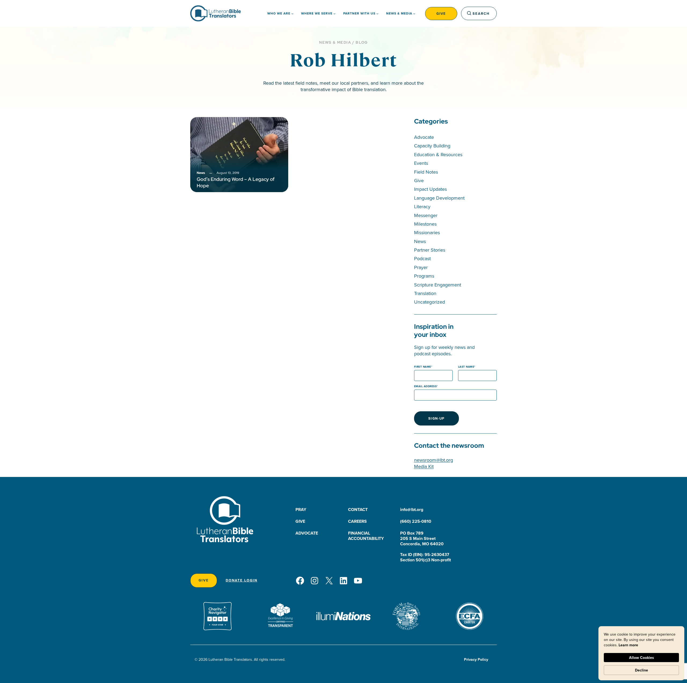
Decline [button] (641, 670)
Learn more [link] (628, 645)
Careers (357, 521)
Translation (425, 293)
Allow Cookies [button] (641, 657)
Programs (424, 276)
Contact (358, 509)
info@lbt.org (411, 509)
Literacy (422, 206)
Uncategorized (429, 301)
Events (421, 163)
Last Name (466, 367)
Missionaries (427, 232)
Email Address (425, 386)
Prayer (421, 267)
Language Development (439, 198)
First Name (422, 367)
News (420, 241)
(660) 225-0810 (415, 521)
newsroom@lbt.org (433, 460)
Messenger (425, 215)
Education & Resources (438, 154)
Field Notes (426, 172)
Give (441, 13)
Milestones (425, 224)
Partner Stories (429, 250)
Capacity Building (432, 145)
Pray (300, 509)
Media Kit (424, 466)
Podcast (422, 258)
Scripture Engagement (437, 284)
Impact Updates (430, 189)
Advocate (424, 137)
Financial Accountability (366, 536)
